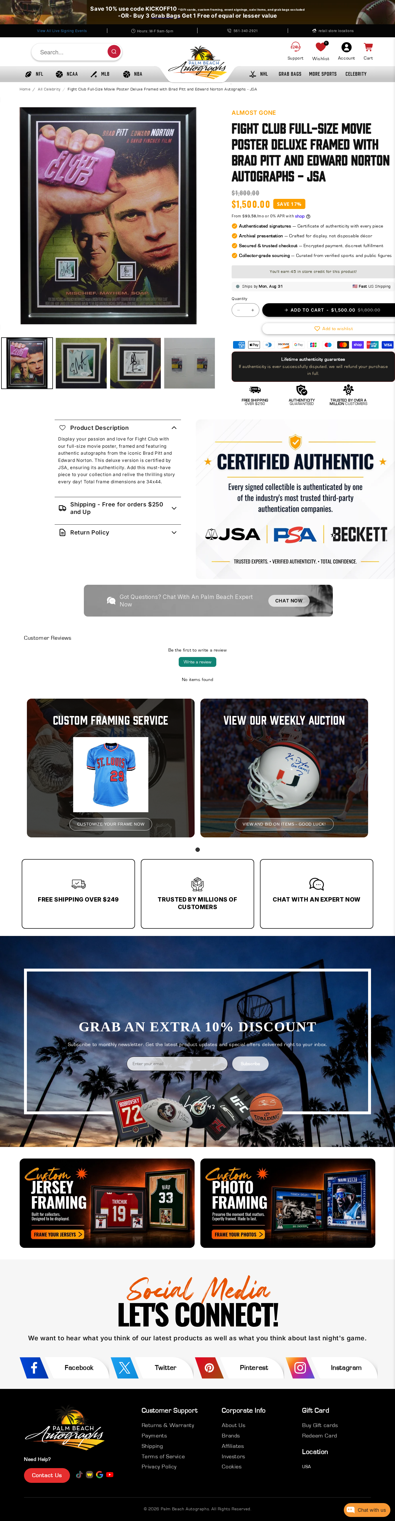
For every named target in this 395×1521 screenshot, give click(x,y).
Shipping (152, 1446)
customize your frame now (110, 824)
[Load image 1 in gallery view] (27, 363)
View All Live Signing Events (62, 30)
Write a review (197, 662)
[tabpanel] (111, 768)
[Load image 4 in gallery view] (189, 363)
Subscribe (250, 1063)
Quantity (239, 298)
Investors (233, 1456)
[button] (32, 74)
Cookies (231, 1467)
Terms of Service (163, 1456)
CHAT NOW (289, 601)
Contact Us (47, 1475)
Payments (154, 1436)
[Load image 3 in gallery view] (135, 363)
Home (25, 89)
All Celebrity (49, 89)
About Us (233, 1425)
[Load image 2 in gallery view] (81, 363)
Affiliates (233, 1446)
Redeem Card (319, 1436)
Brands (231, 1436)
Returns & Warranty (168, 1425)
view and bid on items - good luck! (284, 824)
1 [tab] (197, 850)
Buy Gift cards (320, 1425)
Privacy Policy (159, 1467)
